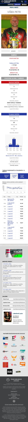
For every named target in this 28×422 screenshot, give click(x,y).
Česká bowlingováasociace (16, 380)
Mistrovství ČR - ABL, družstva (14, 156)
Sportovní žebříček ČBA (6, 176)
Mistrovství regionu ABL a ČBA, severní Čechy (11, 223)
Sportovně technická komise (14, 395)
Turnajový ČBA (14, 63)
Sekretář (14, 396)
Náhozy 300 (14, 68)
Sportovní (10, 4)
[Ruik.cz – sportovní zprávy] (9, 371)
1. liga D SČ (10, 206)
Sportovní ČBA (14, 58)
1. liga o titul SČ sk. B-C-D (11, 203)
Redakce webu (14, 397)
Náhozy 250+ (14, 73)
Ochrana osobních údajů (14, 398)
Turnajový (17, 4)
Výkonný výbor (14, 393)
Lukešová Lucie (18, 313)
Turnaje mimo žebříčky (22, 176)
